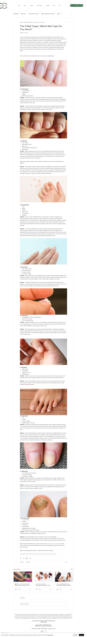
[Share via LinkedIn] (26, 558)
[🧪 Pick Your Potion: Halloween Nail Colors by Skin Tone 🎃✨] (43, 577)
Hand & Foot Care (34, 13)
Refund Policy (45, 628)
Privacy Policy (50, 635)
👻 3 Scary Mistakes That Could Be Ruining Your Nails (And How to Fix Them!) (63, 584)
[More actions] (66, 22)
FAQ (54, 628)
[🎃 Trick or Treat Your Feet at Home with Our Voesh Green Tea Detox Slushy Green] (23, 577)
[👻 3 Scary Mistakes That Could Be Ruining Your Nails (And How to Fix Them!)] (64, 577)
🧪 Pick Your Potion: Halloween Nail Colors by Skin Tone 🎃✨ (43, 584)
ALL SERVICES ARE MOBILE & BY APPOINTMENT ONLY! (43, 620)
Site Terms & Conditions (36, 628)
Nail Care (23, 13)
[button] (74, 5)
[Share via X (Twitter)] (23, 558)
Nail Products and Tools (48, 13)
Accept (81, 635)
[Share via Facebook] (20, 558)
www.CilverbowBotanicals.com (33, 614)
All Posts (16, 13)
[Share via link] (30, 558)
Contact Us (50, 628)
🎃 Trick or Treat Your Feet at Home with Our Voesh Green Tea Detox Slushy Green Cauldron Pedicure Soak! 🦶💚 (22, 584)
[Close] (85, 635)
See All (72, 569)
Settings (75, 635)
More (58, 13)
